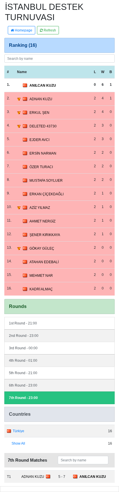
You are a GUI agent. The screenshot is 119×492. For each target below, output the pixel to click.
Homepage (23, 30)
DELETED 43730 (43, 126)
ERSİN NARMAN (42, 153)
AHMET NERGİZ (42, 221)
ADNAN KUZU (40, 99)
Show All (18, 443)
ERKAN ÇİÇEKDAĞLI (46, 194)
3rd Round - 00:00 (23, 348)
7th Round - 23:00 (23, 398)
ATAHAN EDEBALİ (44, 262)
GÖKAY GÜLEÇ (41, 248)
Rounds (18, 306)
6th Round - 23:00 (23, 385)
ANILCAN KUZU (42, 85)
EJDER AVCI (39, 140)
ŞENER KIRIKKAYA (44, 235)
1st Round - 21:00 (23, 323)
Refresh (49, 30)
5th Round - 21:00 (23, 373)
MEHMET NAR (41, 276)
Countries (20, 414)
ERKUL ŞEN (39, 113)
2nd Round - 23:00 (23, 336)
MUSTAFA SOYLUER (46, 181)
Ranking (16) (23, 45)
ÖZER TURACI (41, 167)
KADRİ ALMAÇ (41, 289)
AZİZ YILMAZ (39, 208)
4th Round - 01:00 (23, 361)
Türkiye (18, 431)
